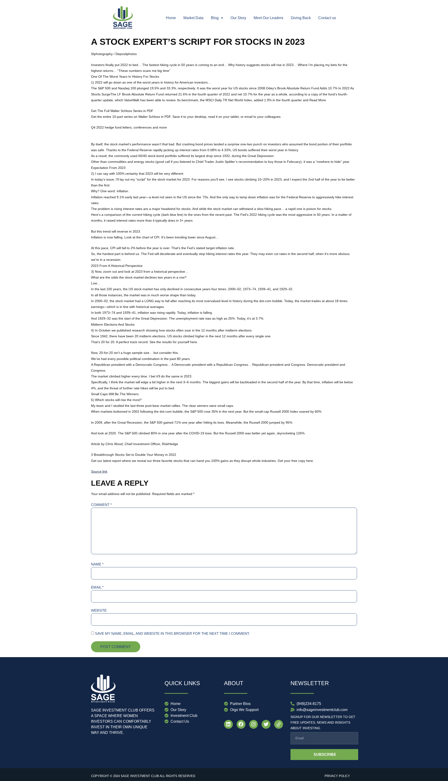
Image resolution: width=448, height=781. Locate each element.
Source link (99, 471)
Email (97, 587)
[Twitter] (266, 724)
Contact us (327, 18)
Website (99, 610)
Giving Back (301, 18)
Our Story (238, 18)
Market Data (193, 18)
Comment (101, 505)
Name (97, 564)
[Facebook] (241, 724)
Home (171, 18)
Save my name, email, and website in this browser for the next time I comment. (172, 633)
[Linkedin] (228, 724)
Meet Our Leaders (268, 18)
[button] (217, 18)
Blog (215, 18)
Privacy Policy (337, 776)
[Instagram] (253, 724)
